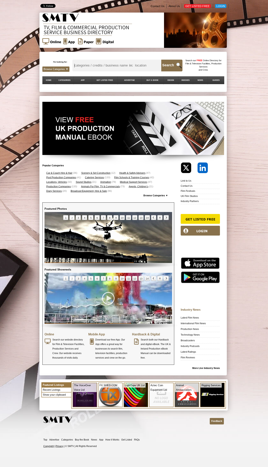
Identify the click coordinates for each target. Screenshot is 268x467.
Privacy (59, 446)
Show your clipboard (54, 394)
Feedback (216, 421)
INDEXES (185, 80)
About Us (174, 6)
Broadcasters (188, 340)
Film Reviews (188, 357)
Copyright (48, 446)
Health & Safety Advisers (132, 173)
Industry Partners (190, 201)
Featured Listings (53, 384)
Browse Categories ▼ (56, 69)
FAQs (137, 439)
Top (45, 439)
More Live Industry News (206, 368)
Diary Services (54, 191)
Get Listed (126, 439)
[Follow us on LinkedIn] (202, 168)
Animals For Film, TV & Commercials (100, 186)
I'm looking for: (60, 62)
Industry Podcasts (190, 346)
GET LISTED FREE (105, 80)
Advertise (54, 439)
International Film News (193, 323)
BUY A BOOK (153, 80)
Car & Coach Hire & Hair (59, 173)
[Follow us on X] (189, 168)
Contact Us (157, 6)
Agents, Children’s (138, 186)
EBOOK (171, 80)
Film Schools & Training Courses (131, 177)
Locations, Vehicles (56, 182)
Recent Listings (51, 389)
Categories (67, 439)
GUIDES (216, 80)
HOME (48, 80)
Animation (105, 182)
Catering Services (94, 177)
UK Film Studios (189, 196)
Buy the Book (82, 439)
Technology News (190, 334)
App (101, 439)
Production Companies (58, 186)
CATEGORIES (64, 80)
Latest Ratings (188, 351)
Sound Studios (83, 182)
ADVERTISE (129, 80)
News (94, 439)
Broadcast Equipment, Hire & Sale (89, 191)
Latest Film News (190, 317)
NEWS (200, 80)
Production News (190, 329)
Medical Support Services (133, 182)
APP (83, 80)
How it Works (112, 439)
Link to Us (186, 180)
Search (168, 65)
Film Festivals (188, 191)
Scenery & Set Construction (95, 173)
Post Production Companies (61, 177)
